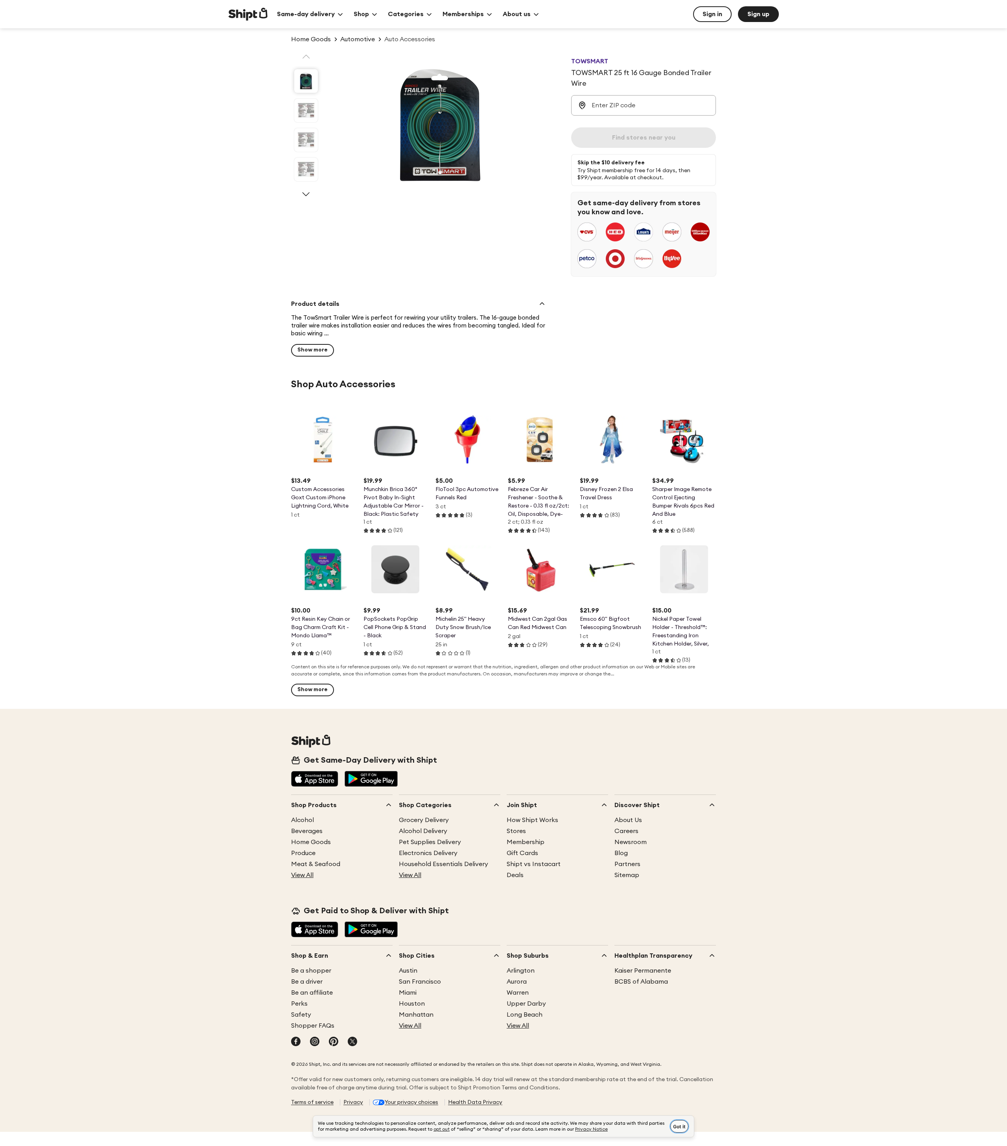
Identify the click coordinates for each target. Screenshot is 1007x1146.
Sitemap (626, 875)
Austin (408, 971)
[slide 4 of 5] (306, 169)
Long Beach (524, 1015)
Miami (408, 993)
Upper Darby (526, 1004)
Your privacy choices (411, 1102)
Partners (627, 864)
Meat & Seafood (315, 864)
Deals (515, 875)
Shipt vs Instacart (534, 864)
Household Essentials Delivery (443, 864)
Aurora (517, 982)
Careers (626, 831)
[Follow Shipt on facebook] (296, 1042)
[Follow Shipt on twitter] (352, 1042)
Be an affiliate (312, 993)
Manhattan (416, 1015)
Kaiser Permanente (642, 971)
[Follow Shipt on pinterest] (333, 1042)
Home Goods (311, 842)
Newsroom (630, 842)
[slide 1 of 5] (306, 81)
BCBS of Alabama (641, 982)
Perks (299, 1004)
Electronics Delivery (428, 853)
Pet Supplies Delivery (430, 842)
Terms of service (312, 1102)
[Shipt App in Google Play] (371, 779)
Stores (516, 831)
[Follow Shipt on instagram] (314, 1042)
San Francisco (420, 982)
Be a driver (307, 982)
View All (302, 875)
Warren (518, 993)
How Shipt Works (532, 820)
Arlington (521, 971)
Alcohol (302, 820)
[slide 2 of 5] (306, 110)
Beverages (307, 831)
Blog (621, 853)
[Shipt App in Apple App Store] (314, 779)
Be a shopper (311, 971)
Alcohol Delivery (423, 831)
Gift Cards (522, 853)
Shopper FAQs (312, 1026)
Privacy (353, 1102)
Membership (525, 842)
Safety (301, 1015)
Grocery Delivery (424, 820)
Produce (303, 853)
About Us (628, 820)
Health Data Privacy (475, 1102)
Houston (412, 1004)
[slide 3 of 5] (306, 140)
